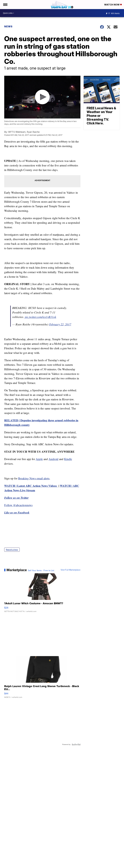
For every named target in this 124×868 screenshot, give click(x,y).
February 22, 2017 (60, 324)
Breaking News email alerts (33, 478)
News (8, 26)
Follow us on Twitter (16, 498)
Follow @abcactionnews (18, 505)
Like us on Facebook (16, 512)
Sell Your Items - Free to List (41, 570)
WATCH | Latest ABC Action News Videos (31, 486)
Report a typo (12, 549)
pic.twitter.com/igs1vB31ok (40, 317)
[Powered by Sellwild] (76, 744)
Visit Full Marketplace (70, 570)
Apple (39, 459)
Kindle (68, 459)
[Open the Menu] (5, 4)
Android (53, 459)
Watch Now (112, 4)
